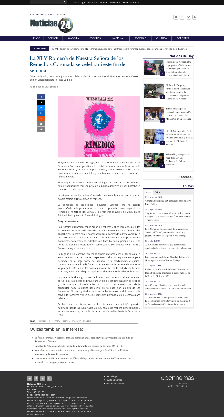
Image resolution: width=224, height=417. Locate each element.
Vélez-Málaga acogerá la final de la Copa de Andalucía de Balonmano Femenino (177, 159)
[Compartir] (41, 96)
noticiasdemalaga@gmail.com (41, 394)
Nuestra (56, 321)
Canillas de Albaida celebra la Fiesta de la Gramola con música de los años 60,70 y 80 (79, 345)
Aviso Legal (112, 376)
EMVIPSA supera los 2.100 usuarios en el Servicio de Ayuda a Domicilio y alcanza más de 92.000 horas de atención (179, 137)
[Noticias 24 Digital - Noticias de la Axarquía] (52, 23)
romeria (87, 321)
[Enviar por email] (41, 123)
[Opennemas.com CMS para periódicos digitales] (177, 381)
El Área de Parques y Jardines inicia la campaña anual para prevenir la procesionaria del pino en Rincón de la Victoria (178, 92)
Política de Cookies (115, 383)
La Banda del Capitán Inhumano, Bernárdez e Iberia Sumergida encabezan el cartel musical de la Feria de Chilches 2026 (167, 273)
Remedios (76, 321)
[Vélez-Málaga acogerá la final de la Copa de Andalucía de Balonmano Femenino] (154, 160)
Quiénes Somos (114, 379)
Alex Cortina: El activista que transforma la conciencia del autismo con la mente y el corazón (168, 246)
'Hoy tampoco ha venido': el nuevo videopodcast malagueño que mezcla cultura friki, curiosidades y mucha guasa (168, 217)
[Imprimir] (41, 129)
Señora (66, 321)
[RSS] (194, 17)
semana (42, 321)
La (49, 321)
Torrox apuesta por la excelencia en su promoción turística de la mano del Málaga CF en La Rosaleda (178, 113)
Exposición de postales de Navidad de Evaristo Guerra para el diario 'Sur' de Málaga (167, 258)
